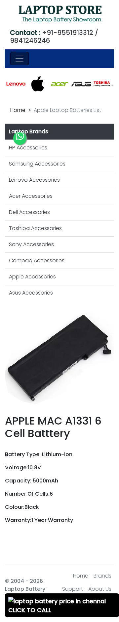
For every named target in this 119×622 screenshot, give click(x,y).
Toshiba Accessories (35, 228)
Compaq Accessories (36, 260)
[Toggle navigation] (19, 58)
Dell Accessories (29, 212)
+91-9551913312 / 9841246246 (54, 36)
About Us (99, 589)
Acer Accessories (31, 196)
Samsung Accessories (37, 164)
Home (17, 110)
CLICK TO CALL (29, 610)
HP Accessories (28, 147)
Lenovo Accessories (34, 180)
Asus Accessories (31, 293)
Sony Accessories (31, 244)
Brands (102, 576)
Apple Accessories (32, 276)
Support (72, 589)
